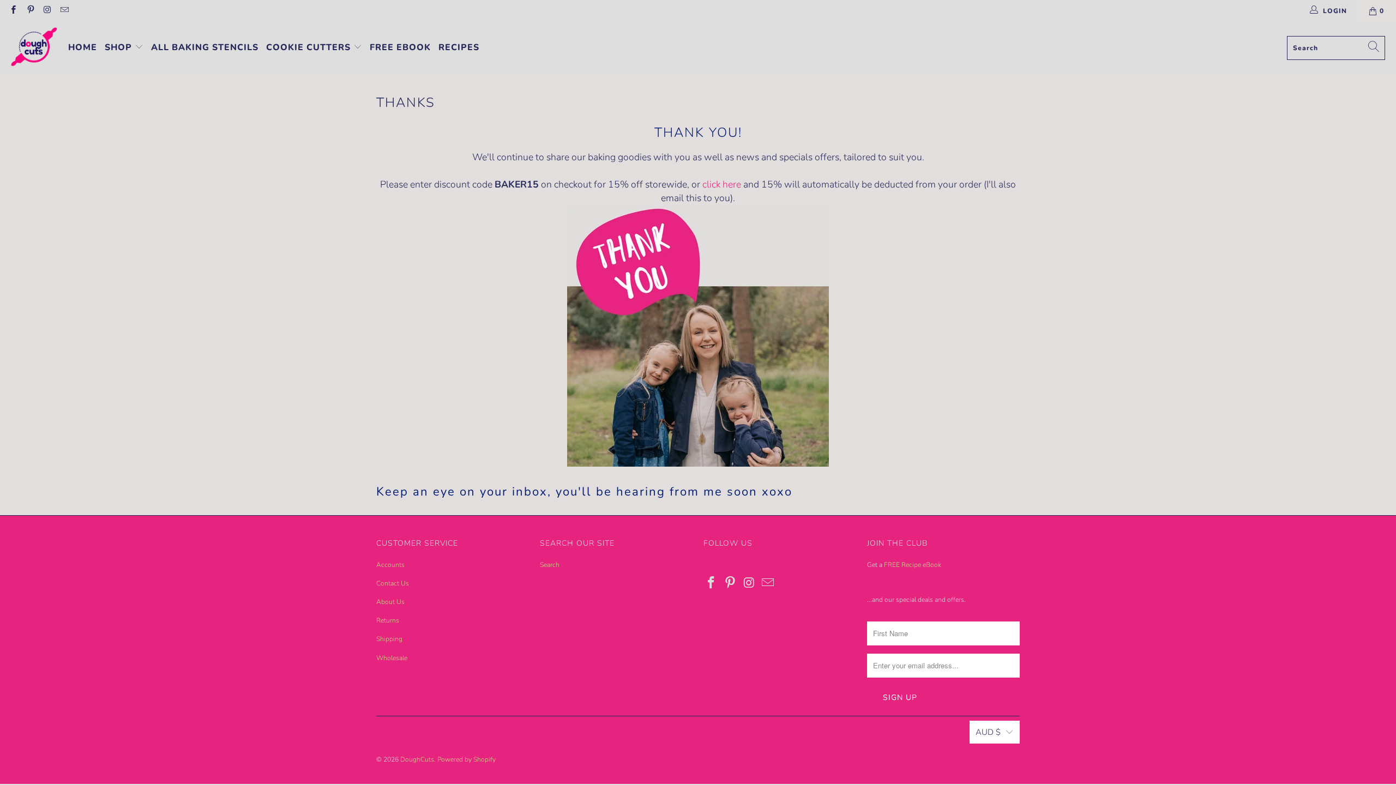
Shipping (389, 639)
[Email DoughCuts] (64, 11)
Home (82, 47)
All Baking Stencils (204, 47)
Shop (120, 47)
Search (549, 564)
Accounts (390, 564)
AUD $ (988, 732)
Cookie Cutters (309, 47)
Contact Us (392, 583)
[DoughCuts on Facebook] (12, 11)
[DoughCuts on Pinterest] (29, 11)
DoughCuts (417, 759)
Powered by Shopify (466, 759)
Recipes (458, 47)
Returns (387, 620)
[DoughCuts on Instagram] (47, 11)
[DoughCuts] (34, 48)
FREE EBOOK (400, 47)
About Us (390, 601)
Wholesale (391, 658)
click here (721, 184)
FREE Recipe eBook (912, 564)
